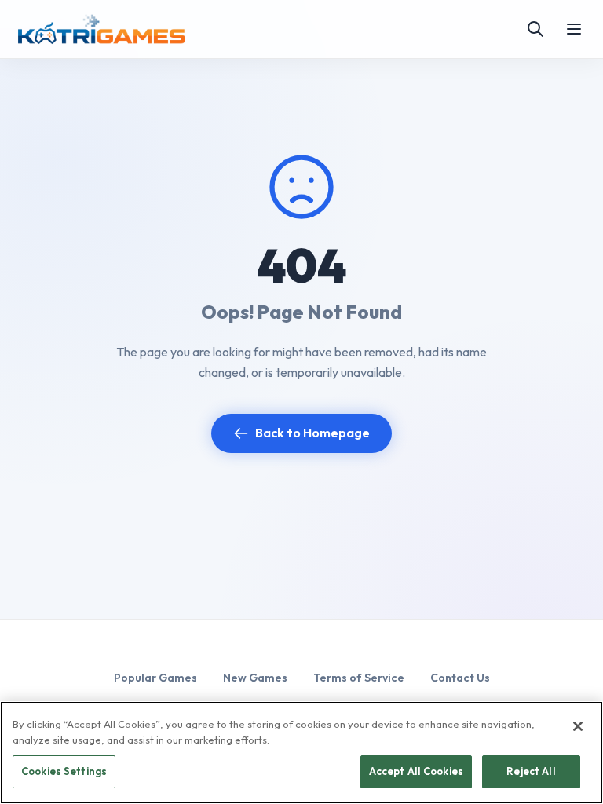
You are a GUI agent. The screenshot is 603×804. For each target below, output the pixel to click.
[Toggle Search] (535, 29)
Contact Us (460, 678)
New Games (255, 678)
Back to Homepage (312, 432)
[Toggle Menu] (574, 29)
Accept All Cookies (416, 771)
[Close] (578, 726)
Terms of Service (358, 678)
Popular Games (155, 678)
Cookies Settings (64, 771)
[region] (301, 752)
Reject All (530, 771)
